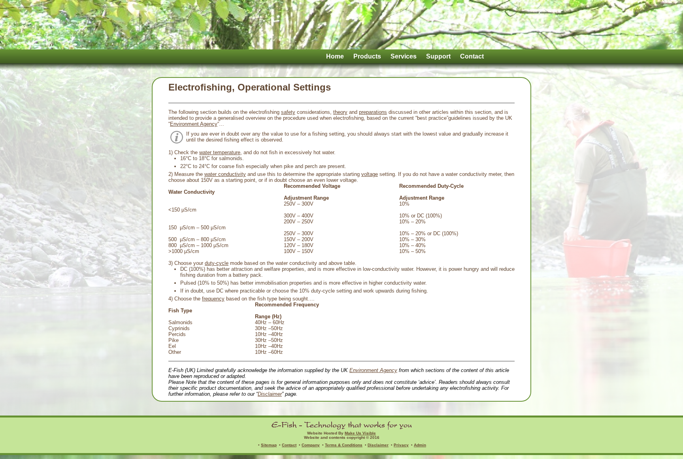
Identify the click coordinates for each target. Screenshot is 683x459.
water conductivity (225, 174)
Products (367, 56)
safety (288, 112)
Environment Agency (193, 124)
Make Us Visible (360, 433)
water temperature (219, 152)
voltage (369, 174)
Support (438, 56)
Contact (472, 56)
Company (311, 445)
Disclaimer (270, 394)
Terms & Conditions (343, 445)
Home (335, 56)
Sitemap (269, 445)
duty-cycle (216, 263)
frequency (213, 299)
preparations (373, 112)
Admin (420, 445)
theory (340, 112)
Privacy (401, 445)
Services (404, 56)
